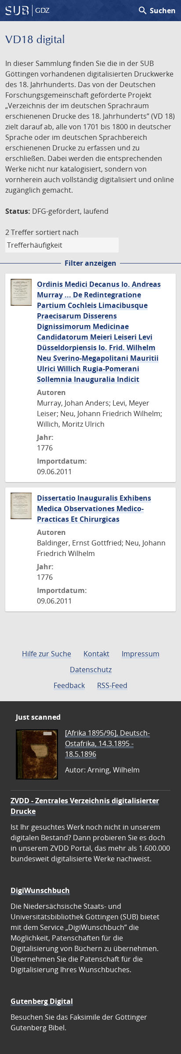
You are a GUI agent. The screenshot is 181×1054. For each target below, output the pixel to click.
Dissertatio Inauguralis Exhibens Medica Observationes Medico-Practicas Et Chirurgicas (94, 508)
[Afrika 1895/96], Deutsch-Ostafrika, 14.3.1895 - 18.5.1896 (107, 743)
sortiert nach (57, 232)
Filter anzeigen (90, 263)
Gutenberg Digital (42, 1001)
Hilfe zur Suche (46, 654)
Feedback (69, 685)
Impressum (140, 654)
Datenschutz (91, 669)
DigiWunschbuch (40, 890)
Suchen (157, 10)
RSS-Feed (112, 685)
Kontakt (96, 654)
